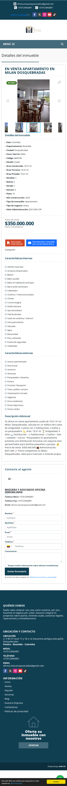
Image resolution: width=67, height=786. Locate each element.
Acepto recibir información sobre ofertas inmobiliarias (33, 565)
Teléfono (9, 541)
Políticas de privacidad (16, 711)
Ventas (8, 686)
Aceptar (56, 781)
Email (8, 532)
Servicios (9, 694)
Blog (7, 698)
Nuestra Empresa (14, 702)
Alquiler (9, 690)
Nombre (9, 513)
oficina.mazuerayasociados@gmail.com (28, 505)
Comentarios (11, 551)
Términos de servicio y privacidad (43, 577)
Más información (16, 783)
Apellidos (10, 523)
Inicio (7, 682)
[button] (59, 82)
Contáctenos (11, 707)
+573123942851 (25, 7)
